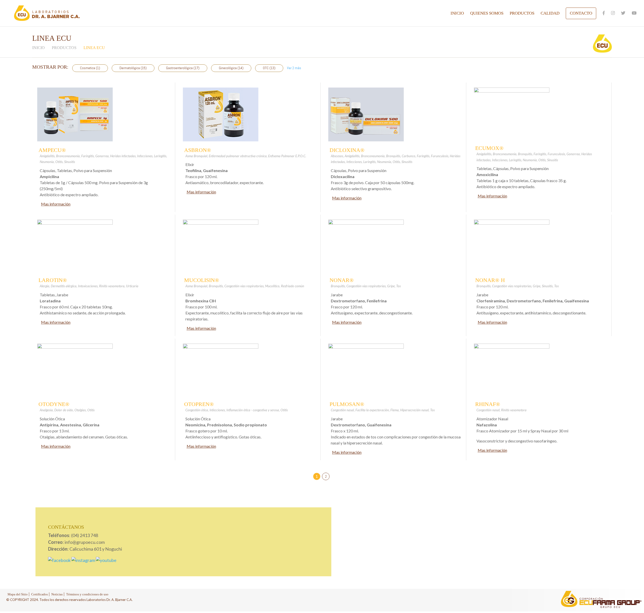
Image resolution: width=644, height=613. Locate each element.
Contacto (581, 13)
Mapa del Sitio (18, 594)
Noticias (57, 594)
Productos (522, 14)
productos (64, 48)
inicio (38, 48)
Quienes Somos (486, 14)
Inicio (457, 14)
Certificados (39, 594)
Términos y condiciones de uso (87, 594)
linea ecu (94, 48)
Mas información (55, 203)
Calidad (550, 14)
